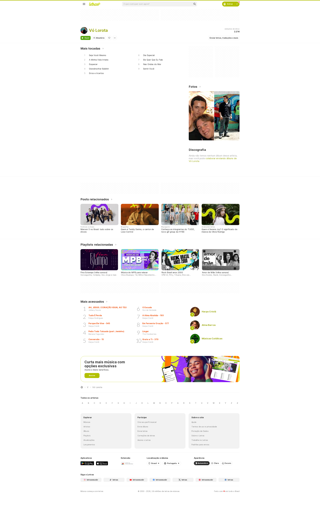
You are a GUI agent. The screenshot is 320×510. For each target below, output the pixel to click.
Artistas (87, 427)
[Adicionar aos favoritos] (109, 38)
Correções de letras (146, 436)
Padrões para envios (200, 445)
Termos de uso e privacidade (204, 427)
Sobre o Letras (198, 436)
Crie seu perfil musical (147, 422)
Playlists (87, 436)
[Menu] (84, 3)
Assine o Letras (144, 440)
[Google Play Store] (87, 463)
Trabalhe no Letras (200, 440)
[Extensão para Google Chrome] (127, 463)
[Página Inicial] (81, 387)
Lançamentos (89, 445)
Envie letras (143, 431)
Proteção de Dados (200, 431)
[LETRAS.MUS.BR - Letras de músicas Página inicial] (95, 3)
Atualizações (89, 440)
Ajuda (194, 422)
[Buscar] (194, 3)
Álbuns (86, 431)
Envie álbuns (143, 427)
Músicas (87, 422)
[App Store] (102, 463)
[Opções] (115, 38)
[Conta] (237, 3)
